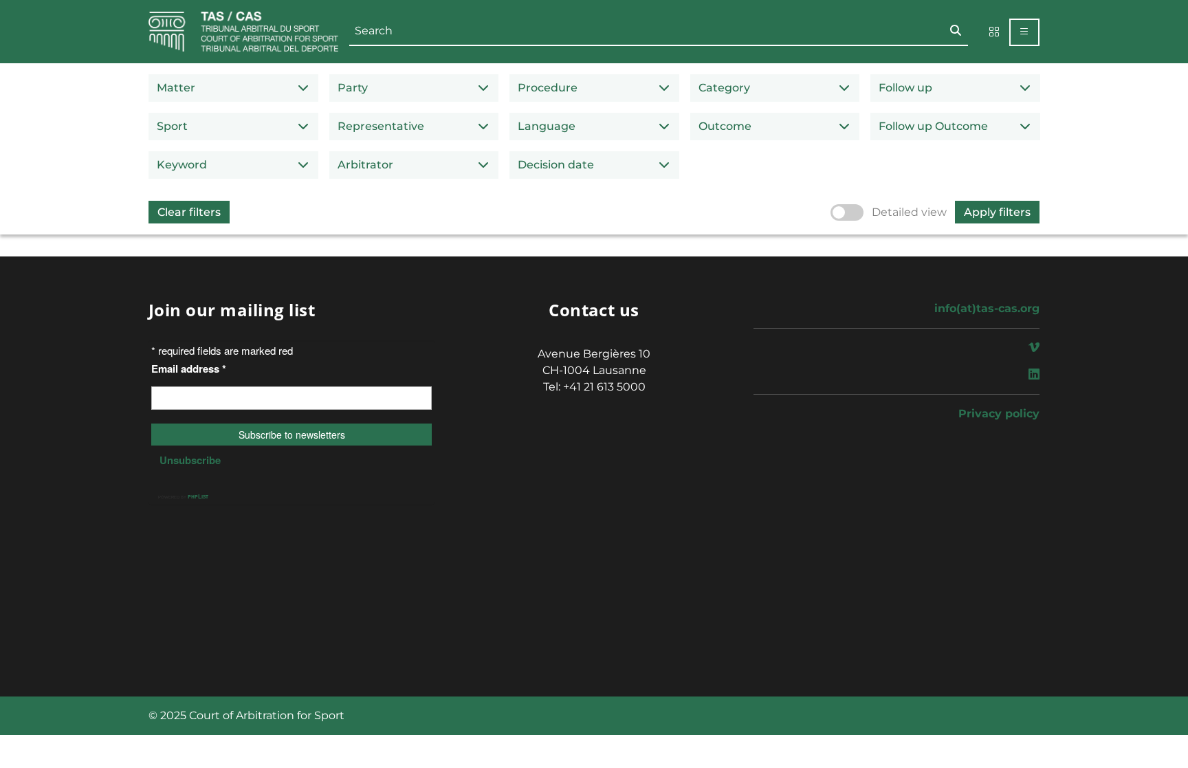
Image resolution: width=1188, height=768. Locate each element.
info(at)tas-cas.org (987, 308)
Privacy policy (999, 413)
